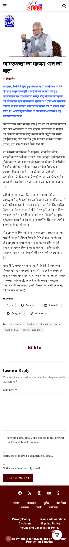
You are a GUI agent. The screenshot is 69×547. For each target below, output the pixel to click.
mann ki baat (12, 329)
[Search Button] (64, 5)
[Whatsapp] (58, 493)
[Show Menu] (5, 5)
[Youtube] (49, 493)
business (32, 323)
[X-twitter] (30, 493)
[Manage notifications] (8, 539)
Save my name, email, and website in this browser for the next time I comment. (35, 440)
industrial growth (50, 323)
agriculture (17, 323)
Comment (10, 390)
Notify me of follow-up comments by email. (28, 456)
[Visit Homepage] (34, 5)
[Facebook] (20, 493)
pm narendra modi (33, 329)
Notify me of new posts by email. (22, 468)
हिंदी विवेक (10, 78)
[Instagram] (39, 493)
